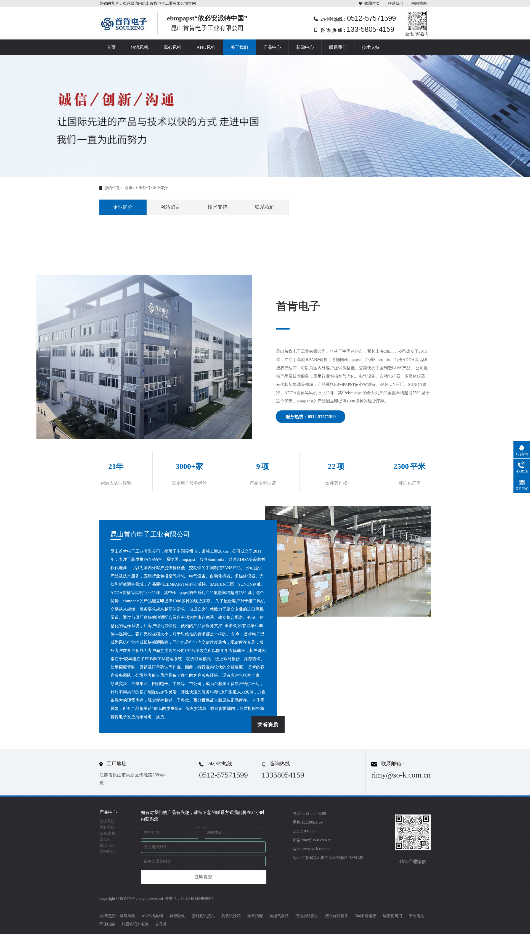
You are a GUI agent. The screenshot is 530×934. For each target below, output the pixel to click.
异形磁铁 (177, 916)
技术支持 (371, 47)
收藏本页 (372, 3)
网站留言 (170, 207)
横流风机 (107, 845)
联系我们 (395, 3)
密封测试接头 (203, 916)
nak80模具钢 (152, 916)
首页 (111, 47)
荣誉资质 (268, 724)
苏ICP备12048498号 (197, 898)
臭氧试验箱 (231, 916)
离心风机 (172, 47)
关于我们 (239, 47)
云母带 (161, 924)
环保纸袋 (107, 924)
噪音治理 (255, 916)
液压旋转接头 (307, 916)
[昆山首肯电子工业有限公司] (124, 30)
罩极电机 (107, 852)
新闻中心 (305, 47)
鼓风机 (105, 839)
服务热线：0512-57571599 (311, 416)
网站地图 (419, 3)
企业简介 (160, 188)
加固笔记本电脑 (135, 924)
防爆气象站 (279, 916)
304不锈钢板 (365, 916)
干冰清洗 (416, 916)
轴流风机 (140, 47)
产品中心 (272, 47)
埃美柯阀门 (392, 916)
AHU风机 (206, 47)
